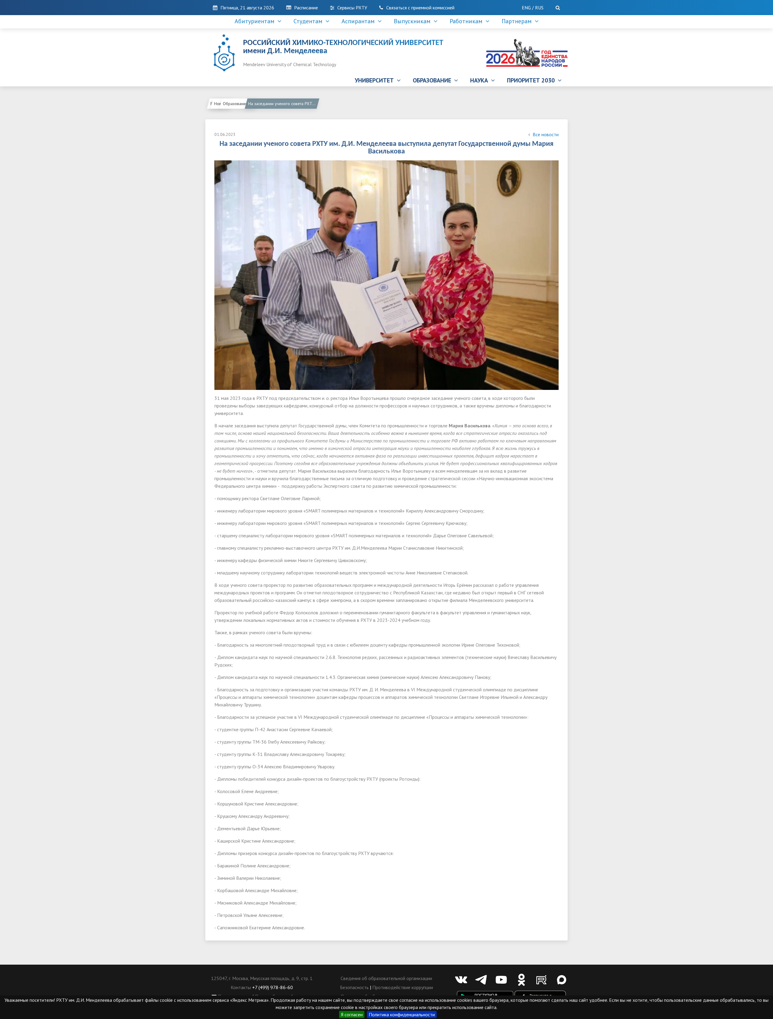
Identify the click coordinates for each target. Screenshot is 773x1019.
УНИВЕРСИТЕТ (376, 80)
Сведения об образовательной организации (386, 978)
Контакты (241, 987)
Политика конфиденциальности (402, 1014)
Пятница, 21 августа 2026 (247, 8)
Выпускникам (414, 21)
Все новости (546, 134)
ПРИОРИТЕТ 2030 (532, 80)
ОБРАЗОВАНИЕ (433, 80)
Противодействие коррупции (402, 987)
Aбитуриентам (256, 21)
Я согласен (352, 1014)
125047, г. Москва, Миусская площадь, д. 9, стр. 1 (262, 978)
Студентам (309, 21)
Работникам (468, 21)
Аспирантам (360, 21)
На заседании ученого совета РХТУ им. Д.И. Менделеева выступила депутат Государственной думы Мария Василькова (283, 103)
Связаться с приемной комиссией (420, 8)
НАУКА (480, 80)
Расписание (306, 8)
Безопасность (354, 987)
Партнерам (518, 21)
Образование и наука (240, 103)
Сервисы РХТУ (352, 8)
